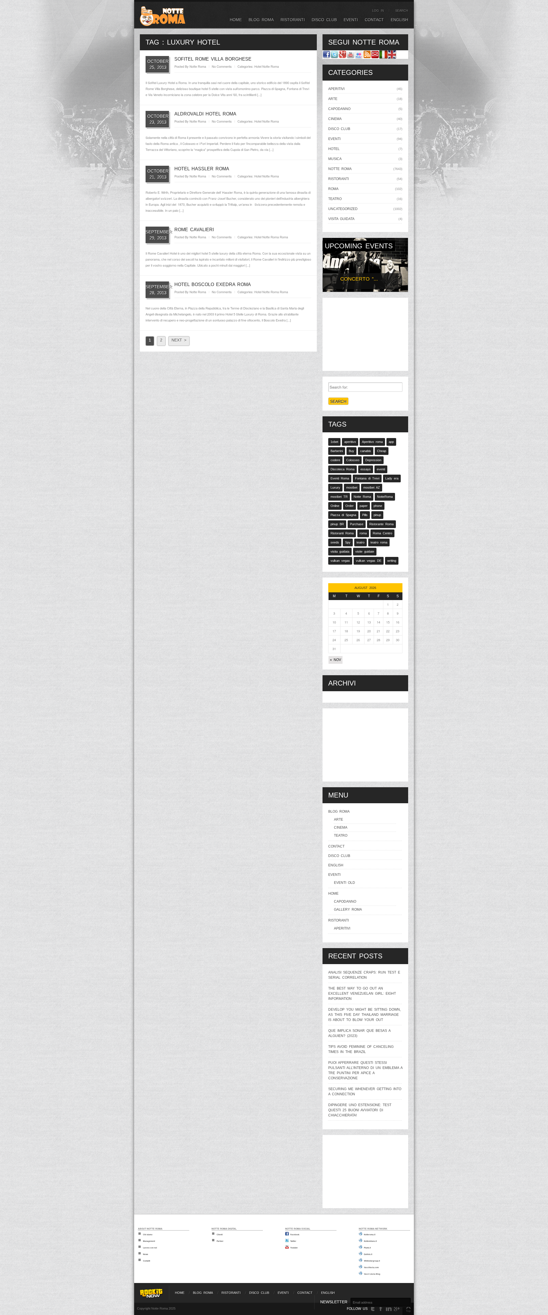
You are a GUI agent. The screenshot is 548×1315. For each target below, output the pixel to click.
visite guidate (364, 551)
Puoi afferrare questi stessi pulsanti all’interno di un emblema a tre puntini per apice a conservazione (365, 1070)
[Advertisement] (365, 333)
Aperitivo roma (372, 441)
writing (391, 560)
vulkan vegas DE (368, 560)
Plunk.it (367, 1247)
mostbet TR (339, 496)
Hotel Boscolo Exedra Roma (212, 284)
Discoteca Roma (342, 469)
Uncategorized (343, 209)
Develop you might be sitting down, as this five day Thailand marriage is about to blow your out (364, 1015)
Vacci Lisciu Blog (372, 1273)
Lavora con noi (150, 1247)
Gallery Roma (348, 910)
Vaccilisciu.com (371, 1267)
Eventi (351, 19)
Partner (220, 1241)
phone (378, 505)
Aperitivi (336, 89)
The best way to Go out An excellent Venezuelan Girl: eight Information (362, 993)
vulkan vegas (340, 560)
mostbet (351, 487)
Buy (351, 451)
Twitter (293, 1241)
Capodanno (339, 109)
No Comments (222, 66)
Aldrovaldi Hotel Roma (205, 113)
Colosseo (352, 460)
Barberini (337, 451)
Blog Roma (261, 19)
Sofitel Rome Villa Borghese (212, 59)
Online (335, 505)
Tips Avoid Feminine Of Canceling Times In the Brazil (361, 1049)
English (399, 19)
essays (365, 469)
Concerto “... (359, 279)
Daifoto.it (368, 1254)
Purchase (356, 524)
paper (364, 505)
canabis (365, 451)
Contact (374, 19)
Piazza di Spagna (343, 515)
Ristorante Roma (381, 524)
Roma (284, 237)
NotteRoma (385, 496)
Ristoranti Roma (342, 533)
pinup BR (337, 524)
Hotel (257, 66)
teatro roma (378, 542)
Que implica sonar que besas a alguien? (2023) (359, 1033)
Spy (347, 542)
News (145, 1254)
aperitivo (350, 441)
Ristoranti (293, 19)
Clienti (220, 1234)
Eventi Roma (340, 478)
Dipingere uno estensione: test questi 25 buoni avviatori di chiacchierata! (359, 1110)
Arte (332, 99)
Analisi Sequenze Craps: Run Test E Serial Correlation (364, 975)
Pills (365, 515)
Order (349, 505)
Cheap (381, 451)
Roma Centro (382, 533)
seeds (335, 542)
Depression (373, 460)
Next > (179, 340)
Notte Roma (198, 66)
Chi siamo (147, 1234)
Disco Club (324, 19)
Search (401, 10)
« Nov (335, 660)
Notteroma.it (369, 1234)
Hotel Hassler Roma (201, 168)
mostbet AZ (371, 487)
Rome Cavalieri (194, 229)
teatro (360, 542)
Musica (335, 159)
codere (335, 460)
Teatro (335, 199)
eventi (381, 469)
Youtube (294, 1247)
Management (149, 1241)
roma (363, 533)
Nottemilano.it (370, 1241)
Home (236, 19)
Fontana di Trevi (367, 478)
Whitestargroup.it (372, 1260)
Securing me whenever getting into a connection (364, 1091)
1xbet (334, 441)
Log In (378, 10)
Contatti (146, 1260)
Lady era (391, 478)
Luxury (335, 487)
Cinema (335, 119)
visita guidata (341, 219)
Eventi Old (344, 883)
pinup (377, 515)
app (391, 441)
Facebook (294, 1234)
